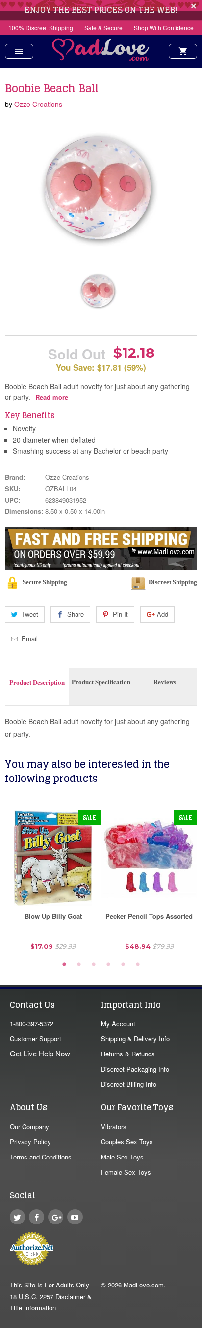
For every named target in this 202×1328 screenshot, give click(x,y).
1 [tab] (64, 965)
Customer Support (35, 1038)
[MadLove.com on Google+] (55, 1216)
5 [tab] (123, 965)
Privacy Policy (30, 1141)
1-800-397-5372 (31, 1023)
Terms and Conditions (41, 1156)
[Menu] (19, 51)
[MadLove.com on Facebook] (36, 1216)
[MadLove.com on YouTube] (74, 1216)
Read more (51, 396)
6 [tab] (138, 965)
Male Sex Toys (122, 1156)
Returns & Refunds (128, 1053)
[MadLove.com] (101, 57)
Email (30, 638)
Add (162, 614)
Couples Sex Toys (127, 1141)
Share (75, 614)
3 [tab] (94, 965)
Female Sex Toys (126, 1172)
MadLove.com (144, 1284)
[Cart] (183, 51)
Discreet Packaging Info (135, 1069)
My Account (118, 1023)
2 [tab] (79, 965)
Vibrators (113, 1126)
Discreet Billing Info (128, 1084)
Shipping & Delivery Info (135, 1038)
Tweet (30, 614)
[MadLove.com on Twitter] (17, 1216)
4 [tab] (108, 965)
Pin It (120, 614)
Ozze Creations (38, 104)
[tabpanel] (53, 883)
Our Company (29, 1126)
